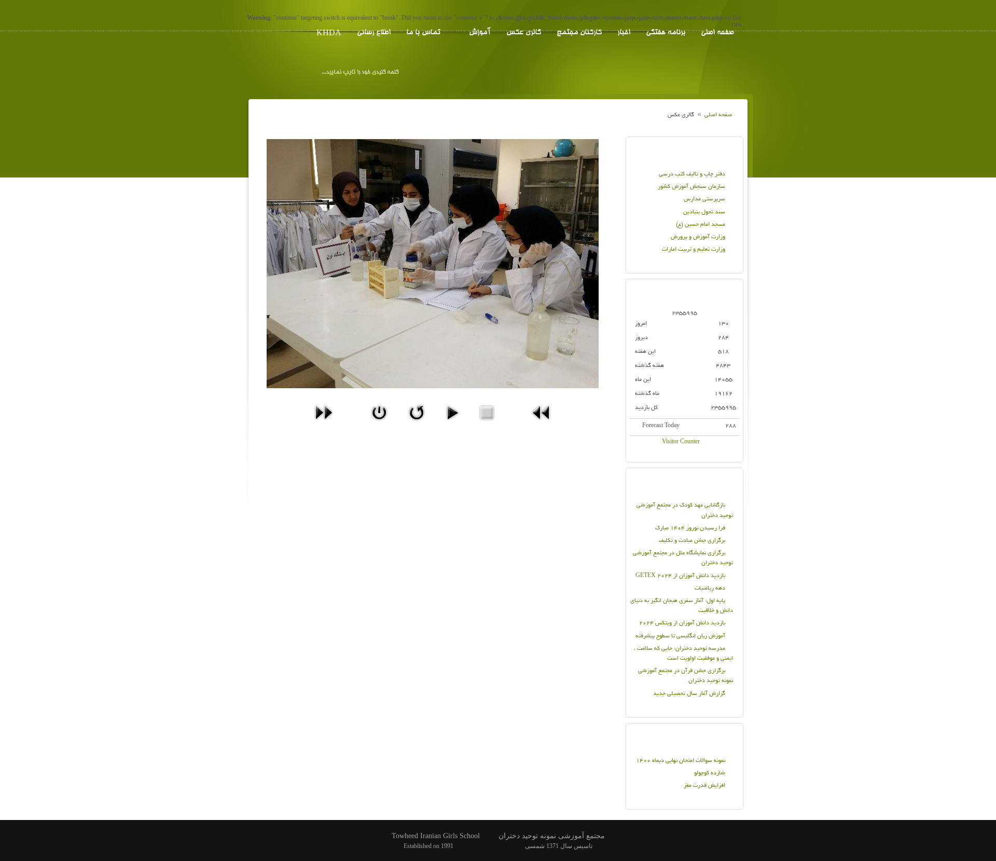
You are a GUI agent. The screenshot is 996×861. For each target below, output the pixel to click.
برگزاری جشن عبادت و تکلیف (692, 541)
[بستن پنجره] (379, 424)
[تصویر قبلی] (541, 424)
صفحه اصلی (718, 115)
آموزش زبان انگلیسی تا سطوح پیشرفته (680, 636)
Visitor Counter (681, 442)
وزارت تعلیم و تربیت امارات (693, 250)
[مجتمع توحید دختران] (697, 73)
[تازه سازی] (416, 424)
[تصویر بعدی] (323, 424)
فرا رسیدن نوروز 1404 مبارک (690, 528)
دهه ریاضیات (710, 588)
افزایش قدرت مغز (704, 786)
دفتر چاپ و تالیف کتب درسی (692, 174)
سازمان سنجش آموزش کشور (691, 187)
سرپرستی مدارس (704, 199)
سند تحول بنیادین (704, 212)
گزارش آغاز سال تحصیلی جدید (689, 694)
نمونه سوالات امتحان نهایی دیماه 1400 (680, 761)
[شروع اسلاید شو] (452, 424)
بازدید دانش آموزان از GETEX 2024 (680, 576)
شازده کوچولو (709, 773)
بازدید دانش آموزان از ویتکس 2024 (682, 623)
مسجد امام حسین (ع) (700, 225)
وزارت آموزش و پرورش (698, 237)
